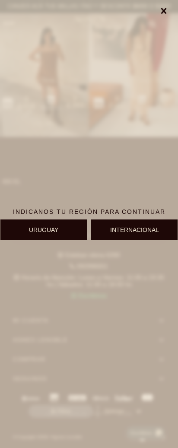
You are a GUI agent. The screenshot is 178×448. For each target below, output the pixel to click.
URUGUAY (43, 229)
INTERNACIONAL (134, 229)
